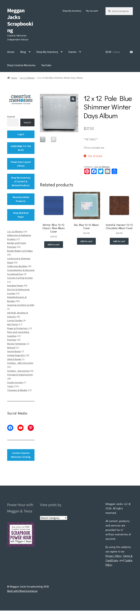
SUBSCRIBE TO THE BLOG (21, 148)
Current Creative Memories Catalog (20, 454)
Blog (23, 52)
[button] (73, 99)
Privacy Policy (113, 556)
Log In (21, 134)
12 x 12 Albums (27, 77)
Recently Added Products (21, 199)
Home (10, 52)
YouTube (46, 65)
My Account (92, 10)
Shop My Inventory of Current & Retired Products (21, 181)
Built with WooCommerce (22, 591)
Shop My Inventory (71, 10)
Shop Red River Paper (21, 214)
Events (72, 52)
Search (11, 116)
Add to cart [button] (54, 244)
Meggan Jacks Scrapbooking (20, 20)
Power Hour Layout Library (21, 163)
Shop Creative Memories (21, 65)
